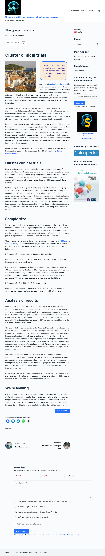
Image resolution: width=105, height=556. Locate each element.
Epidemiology (19, 35)
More (91, 11)
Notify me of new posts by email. (29, 524)
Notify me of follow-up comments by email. (32, 517)
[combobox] (85, 44)
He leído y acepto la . (32, 507)
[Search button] (98, 44)
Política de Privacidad (39, 507)
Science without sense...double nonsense (31, 17)
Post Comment (21, 531)
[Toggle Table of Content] (22, 43)
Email (44, 476)
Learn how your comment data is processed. (62, 535)
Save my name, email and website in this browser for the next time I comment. (42, 501)
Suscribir (79, 103)
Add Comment (21, 483)
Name (18, 476)
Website (71, 476)
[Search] (99, 11)
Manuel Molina (41, 552)
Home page (75, 11)
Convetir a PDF (62, 411)
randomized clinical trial (58, 84)
